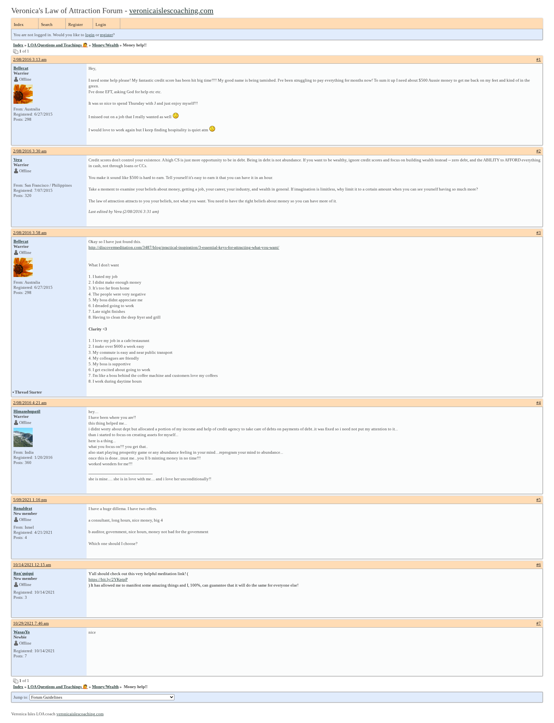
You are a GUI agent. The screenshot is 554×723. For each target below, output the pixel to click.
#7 (538, 623)
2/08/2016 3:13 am (29, 59)
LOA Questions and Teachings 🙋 (58, 45)
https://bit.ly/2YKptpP (108, 579)
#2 (538, 151)
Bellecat (20, 68)
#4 (538, 402)
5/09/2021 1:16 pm (30, 499)
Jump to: (21, 697)
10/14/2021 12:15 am (32, 564)
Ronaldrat (22, 508)
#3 (538, 232)
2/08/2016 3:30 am (29, 151)
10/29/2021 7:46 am (31, 623)
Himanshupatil (26, 411)
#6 (538, 564)
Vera (17, 159)
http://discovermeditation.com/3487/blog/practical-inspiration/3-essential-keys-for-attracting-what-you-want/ (183, 247)
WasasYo (21, 632)
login (90, 34)
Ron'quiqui (23, 573)
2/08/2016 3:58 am (29, 232)
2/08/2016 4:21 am (29, 402)
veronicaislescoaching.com (171, 10)
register (106, 34)
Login (101, 24)
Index (19, 24)
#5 (538, 499)
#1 (538, 59)
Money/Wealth (105, 45)
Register (75, 24)
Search (47, 24)
